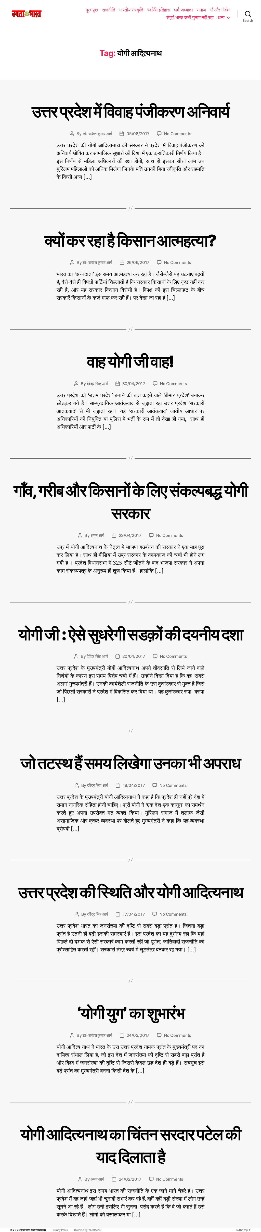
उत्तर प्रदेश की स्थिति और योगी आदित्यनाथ (130, 892)
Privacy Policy (60, 1229)
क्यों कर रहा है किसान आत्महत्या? (130, 240)
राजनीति (108, 9)
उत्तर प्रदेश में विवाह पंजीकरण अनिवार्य (130, 111)
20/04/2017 (133, 656)
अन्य (221, 17)
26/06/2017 (138, 262)
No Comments (177, 133)
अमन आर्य (97, 535)
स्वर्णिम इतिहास (158, 9)
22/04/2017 (130, 535)
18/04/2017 (134, 785)
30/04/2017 (133, 383)
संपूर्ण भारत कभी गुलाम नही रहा (189, 17)
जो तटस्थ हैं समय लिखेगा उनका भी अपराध (130, 763)
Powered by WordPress (87, 1229)
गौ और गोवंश (220, 9)
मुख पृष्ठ (92, 9)
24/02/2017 (130, 1179)
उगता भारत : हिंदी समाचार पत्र (33, 1229)
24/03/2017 (138, 1035)
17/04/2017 (134, 914)
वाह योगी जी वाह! (130, 361)
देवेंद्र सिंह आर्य (97, 383)
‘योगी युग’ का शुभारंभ (130, 1013)
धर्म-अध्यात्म (183, 9)
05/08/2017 (137, 133)
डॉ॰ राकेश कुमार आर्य (97, 133)
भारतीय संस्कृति (131, 9)
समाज (201, 9)
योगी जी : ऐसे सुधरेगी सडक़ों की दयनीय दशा (130, 634)
